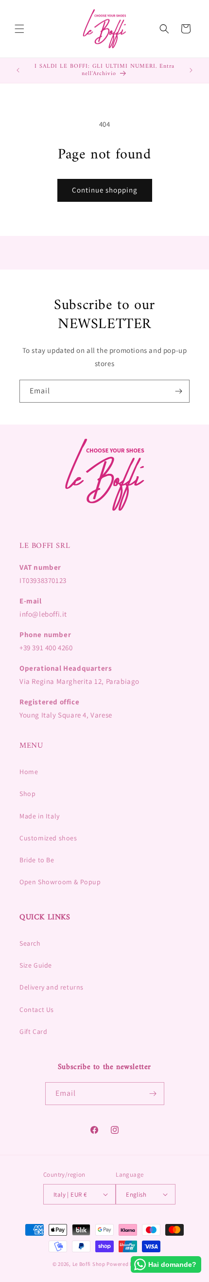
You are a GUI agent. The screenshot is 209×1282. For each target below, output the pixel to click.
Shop (27, 793)
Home (28, 771)
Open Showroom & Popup (60, 881)
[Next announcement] (191, 70)
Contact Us (36, 1009)
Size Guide (35, 965)
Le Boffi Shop (88, 1264)
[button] (19, 28)
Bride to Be (36, 859)
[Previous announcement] (18, 70)
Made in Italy (39, 816)
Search (30, 943)
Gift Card (33, 1031)
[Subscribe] (178, 391)
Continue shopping (105, 189)
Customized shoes (48, 838)
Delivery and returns (51, 987)
